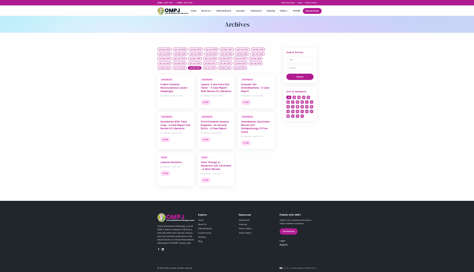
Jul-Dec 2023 (258, 49)
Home (193, 10)
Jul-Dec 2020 (242, 54)
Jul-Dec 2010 (224, 68)
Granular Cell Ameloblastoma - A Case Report (255, 88)
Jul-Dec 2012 (164, 68)
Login (300, 2)
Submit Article (311, 2)
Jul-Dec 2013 (240, 63)
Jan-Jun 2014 (225, 63)
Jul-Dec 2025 (195, 49)
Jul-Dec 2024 (226, 49)
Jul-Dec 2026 (164, 49)
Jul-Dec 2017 (225, 58)
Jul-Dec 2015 (179, 63)
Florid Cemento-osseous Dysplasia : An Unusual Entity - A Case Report (215, 125)
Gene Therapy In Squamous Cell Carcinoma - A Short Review (216, 166)
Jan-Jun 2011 (209, 68)
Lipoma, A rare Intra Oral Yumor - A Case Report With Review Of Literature (216, 88)
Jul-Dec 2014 (210, 63)
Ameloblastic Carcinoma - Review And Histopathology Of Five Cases (256, 126)
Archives (202, 237)
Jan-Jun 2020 (257, 54)
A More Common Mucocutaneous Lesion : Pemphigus (174, 88)
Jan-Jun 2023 (164, 54)
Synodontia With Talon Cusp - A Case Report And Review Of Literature (175, 125)
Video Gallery (245, 232)
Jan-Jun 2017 (240, 58)
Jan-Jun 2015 (194, 63)
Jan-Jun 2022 (196, 54)
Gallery (283, 10)
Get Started (288, 231)
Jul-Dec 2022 (180, 54)
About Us (205, 10)
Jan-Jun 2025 (211, 49)
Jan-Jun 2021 (226, 54)
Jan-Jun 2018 (210, 58)
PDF (206, 102)
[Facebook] (158, 249)
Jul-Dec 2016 (255, 58)
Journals (240, 10)
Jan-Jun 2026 (180, 49)
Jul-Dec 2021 (211, 54)
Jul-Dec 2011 (194, 68)
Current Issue (204, 232)
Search (300, 76)
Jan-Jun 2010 (240, 68)
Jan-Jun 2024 (242, 49)
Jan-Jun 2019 (179, 58)
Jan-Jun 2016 (164, 63)
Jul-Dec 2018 (194, 58)
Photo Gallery (245, 228)
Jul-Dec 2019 (164, 58)
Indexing (271, 10)
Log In (282, 240)
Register (284, 244)
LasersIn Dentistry (171, 162)
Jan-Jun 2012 (179, 68)
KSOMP (296, 10)
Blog (200, 241)
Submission (256, 10)
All (289, 97)
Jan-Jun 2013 (255, 63)
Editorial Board (224, 10)
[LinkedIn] (163, 249)
